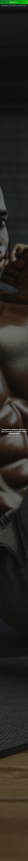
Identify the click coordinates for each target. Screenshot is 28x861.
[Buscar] (26, 2)
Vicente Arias (10, 436)
